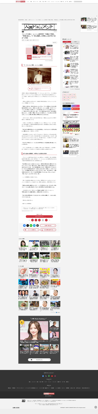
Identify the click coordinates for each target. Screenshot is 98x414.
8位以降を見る (39, 359)
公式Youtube (76, 108)
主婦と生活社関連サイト (49, 395)
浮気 (64, 99)
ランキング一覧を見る (74, 89)
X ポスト (27, 225)
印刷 (55, 42)
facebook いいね (24, 225)
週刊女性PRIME (21, 19)
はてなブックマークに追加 (34, 225)
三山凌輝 (69, 94)
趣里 (64, 97)
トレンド (52, 1)
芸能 (31, 1)
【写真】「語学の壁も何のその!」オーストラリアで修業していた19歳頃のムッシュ (39, 89)
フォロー (66, 105)
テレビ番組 (27, 40)
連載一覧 (62, 1)
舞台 (69, 97)
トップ (28, 1)
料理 (23, 40)
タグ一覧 (66, 1)
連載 (26, 19)
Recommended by (53, 312)
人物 (30, 40)
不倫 (64, 94)
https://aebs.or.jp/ (53, 401)
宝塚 (74, 94)
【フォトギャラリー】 (39, 216)
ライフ (49, 1)
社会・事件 (44, 1)
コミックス (57, 1)
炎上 (69, 99)
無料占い (70, 1)
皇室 (40, 1)
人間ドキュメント (31, 19)
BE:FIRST (74, 97)
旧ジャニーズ (35, 1)
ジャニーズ (33, 381)
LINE (30, 224)
